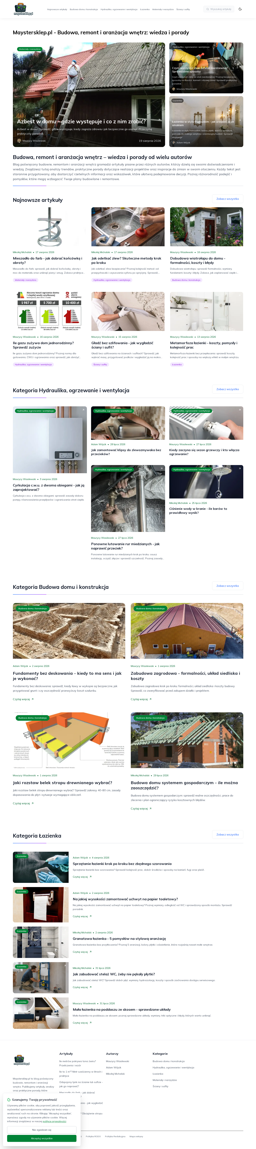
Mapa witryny (136, 1136)
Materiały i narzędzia (163, 9)
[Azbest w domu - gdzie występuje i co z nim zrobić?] (89, 94)
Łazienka (145, 9)
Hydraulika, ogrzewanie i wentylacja (119, 9)
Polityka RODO (93, 1136)
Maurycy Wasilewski (181, 252)
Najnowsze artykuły (57, 9)
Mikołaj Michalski (22, 252)
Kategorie (160, 1054)
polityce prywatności (54, 1121)
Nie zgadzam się (41, 1129)
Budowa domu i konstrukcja (84, 9)
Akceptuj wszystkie (42, 1138)
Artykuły (66, 1054)
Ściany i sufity (183, 9)
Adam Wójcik (98, 444)
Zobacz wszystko (227, 198)
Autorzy (112, 1054)
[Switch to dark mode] (240, 9)
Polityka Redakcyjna (115, 1136)
